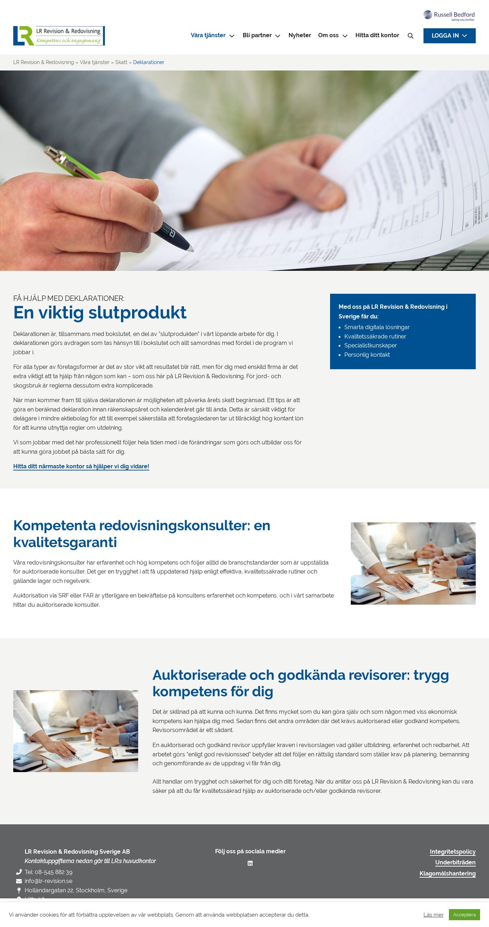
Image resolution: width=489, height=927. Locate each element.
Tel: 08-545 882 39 (48, 872)
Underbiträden (455, 862)
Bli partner (257, 35)
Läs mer (433, 915)
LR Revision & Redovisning (43, 62)
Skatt (121, 62)
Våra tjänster (95, 62)
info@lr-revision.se (48, 881)
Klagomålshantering (448, 873)
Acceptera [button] (464, 914)
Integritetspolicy (453, 852)
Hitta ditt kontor (377, 35)
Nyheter (300, 35)
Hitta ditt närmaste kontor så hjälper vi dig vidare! (81, 466)
